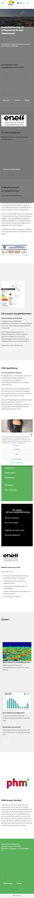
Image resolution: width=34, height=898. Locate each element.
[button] (31, 435)
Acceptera (17, 449)
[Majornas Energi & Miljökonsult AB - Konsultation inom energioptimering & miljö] (17, 3)
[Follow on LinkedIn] (7, 877)
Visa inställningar (17, 459)
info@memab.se (5, 853)
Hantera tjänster (16, 445)
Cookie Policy (13, 462)
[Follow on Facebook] (3, 877)
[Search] (28, 3)
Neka (17, 454)
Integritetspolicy (19, 462)
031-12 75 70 (7, 851)
